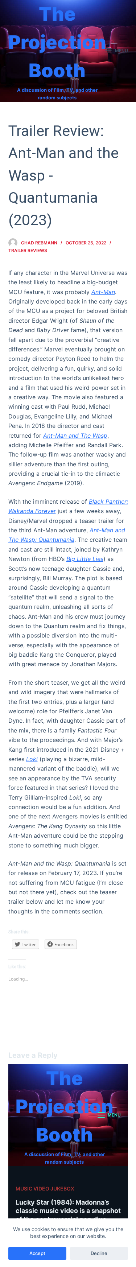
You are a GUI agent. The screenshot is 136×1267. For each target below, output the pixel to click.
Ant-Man (103, 292)
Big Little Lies (84, 558)
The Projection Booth (57, 42)
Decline (99, 1253)
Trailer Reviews (27, 250)
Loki (32, 759)
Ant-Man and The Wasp (75, 435)
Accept (37, 1253)
